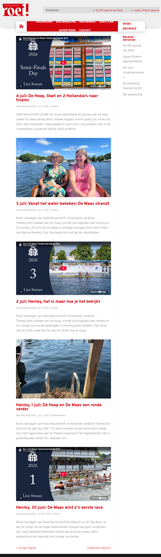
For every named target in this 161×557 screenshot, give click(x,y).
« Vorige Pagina (26, 548)
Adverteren (67, 30)
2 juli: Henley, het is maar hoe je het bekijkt (58, 301)
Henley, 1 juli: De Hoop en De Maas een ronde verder (59, 407)
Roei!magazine (66, 22)
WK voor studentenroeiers (133, 72)
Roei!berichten (58, 415)
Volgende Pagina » (99, 548)
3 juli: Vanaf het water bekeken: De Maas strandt (62, 203)
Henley (54, 106)
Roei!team (107, 22)
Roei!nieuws (44, 22)
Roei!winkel (87, 22)
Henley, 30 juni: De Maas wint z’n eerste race (59, 507)
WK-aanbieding (132, 94)
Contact (85, 30)
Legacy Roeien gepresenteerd (142, 10)
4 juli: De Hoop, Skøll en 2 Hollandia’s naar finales (57, 98)
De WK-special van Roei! (101, 10)
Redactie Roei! (29, 106)
